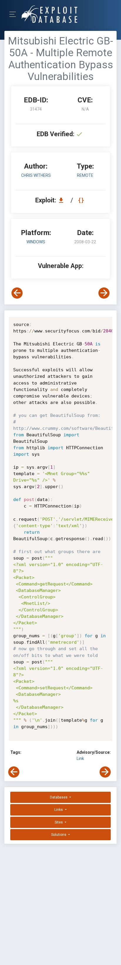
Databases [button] (59, 797)
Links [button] (59, 810)
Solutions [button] (59, 835)
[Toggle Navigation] (14, 14)
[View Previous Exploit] (17, 293)
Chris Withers (36, 175)
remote (85, 175)
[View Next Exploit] (104, 293)
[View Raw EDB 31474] (82, 200)
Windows (35, 241)
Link (80, 758)
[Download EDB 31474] (63, 200)
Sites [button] (59, 822)
